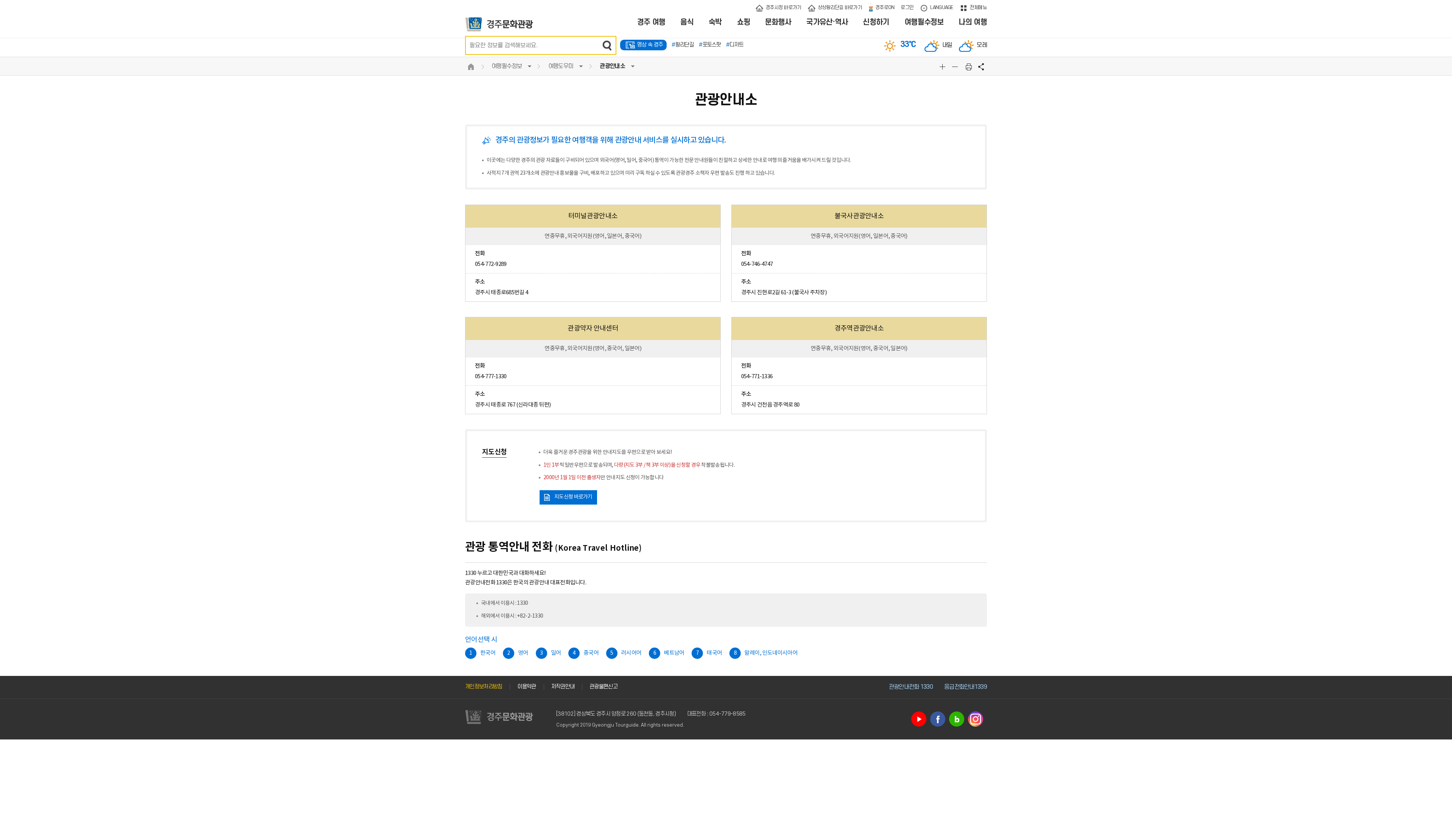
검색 (607, 45)
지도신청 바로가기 (573, 497)
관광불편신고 (603, 686)
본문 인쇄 (968, 66)
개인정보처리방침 (483, 686)
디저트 (734, 45)
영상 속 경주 (650, 45)
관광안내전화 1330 (911, 686)
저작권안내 (563, 686)
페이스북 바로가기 (937, 719)
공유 (981, 66)
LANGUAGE (941, 7)
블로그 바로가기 (956, 719)
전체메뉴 (978, 7)
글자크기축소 (956, 66)
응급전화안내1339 (965, 686)
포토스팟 (710, 45)
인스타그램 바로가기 (975, 719)
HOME (470, 66)
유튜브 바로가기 (918, 719)
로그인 (907, 7)
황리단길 (683, 45)
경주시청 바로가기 (783, 7)
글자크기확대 (943, 66)
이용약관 (526, 686)
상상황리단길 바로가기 (840, 7)
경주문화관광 (499, 24)
